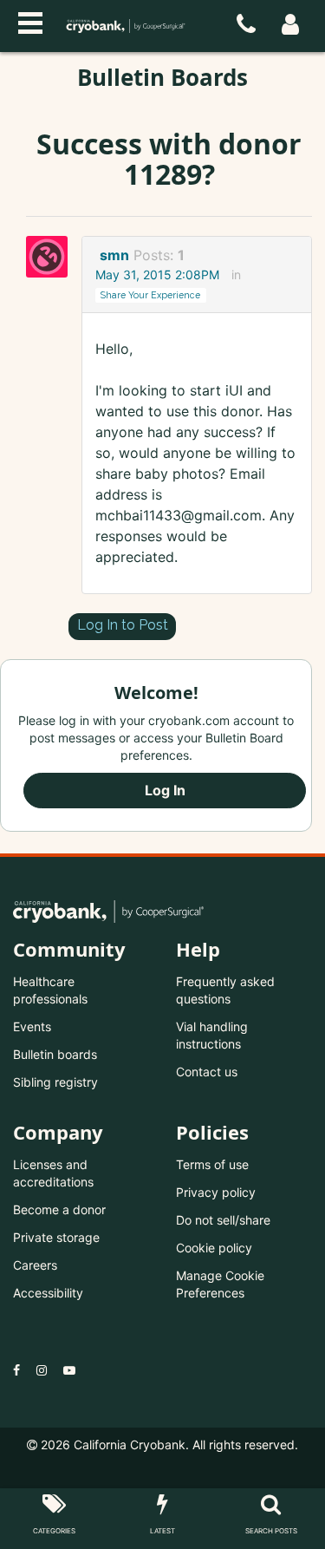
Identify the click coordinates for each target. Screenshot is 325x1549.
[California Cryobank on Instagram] (41, 1370)
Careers (35, 1265)
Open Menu (30, 20)
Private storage (56, 1237)
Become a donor (59, 1209)
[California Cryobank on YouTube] (69, 1370)
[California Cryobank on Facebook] (16, 1370)
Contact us (206, 1071)
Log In (165, 790)
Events (32, 1026)
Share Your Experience (150, 295)
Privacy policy (216, 1192)
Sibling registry (55, 1082)
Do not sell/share (223, 1219)
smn (114, 255)
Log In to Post (122, 625)
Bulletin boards (55, 1054)
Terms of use (212, 1164)
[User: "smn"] (52, 257)
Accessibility (48, 1292)
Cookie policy (214, 1247)
